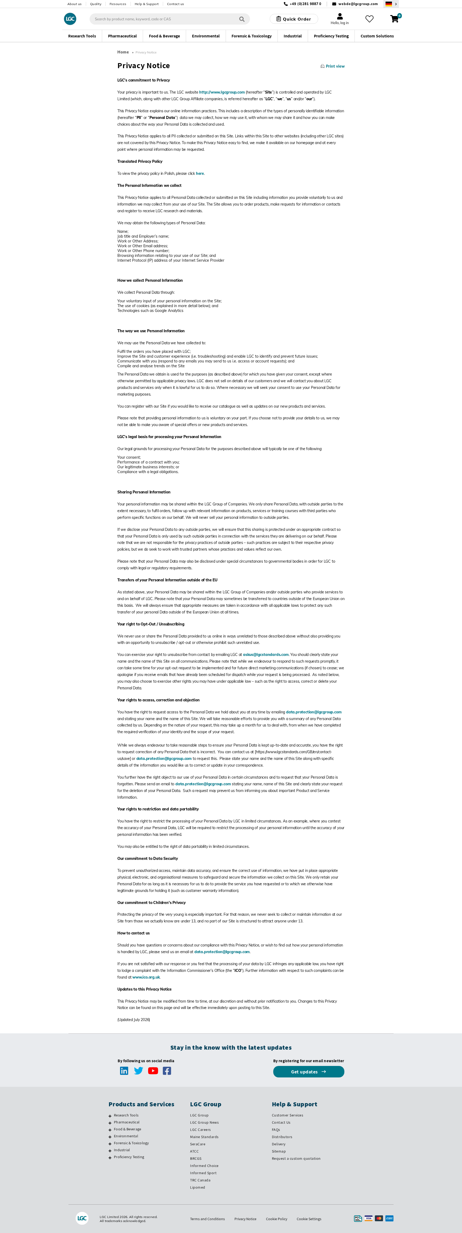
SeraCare (197, 1144)
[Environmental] (110, 1136)
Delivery (279, 1144)
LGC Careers (200, 1129)
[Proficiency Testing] (110, 1157)
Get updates (305, 1072)
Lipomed (197, 1187)
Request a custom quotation (296, 1158)
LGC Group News (204, 1122)
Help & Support (147, 4)
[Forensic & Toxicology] (110, 1143)
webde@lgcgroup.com (358, 4)
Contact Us (281, 1122)
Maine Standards (204, 1136)
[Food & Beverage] (110, 1129)
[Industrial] (110, 1150)
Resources (118, 4)
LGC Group (199, 1115)
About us (74, 4)
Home (123, 52)
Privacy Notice (245, 1218)
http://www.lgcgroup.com (222, 92)
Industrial (122, 1149)
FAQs (276, 1129)
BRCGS (196, 1158)
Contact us (175, 4)
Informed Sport (203, 1172)
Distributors (282, 1136)
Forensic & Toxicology (131, 1143)
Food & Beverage (127, 1129)
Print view (335, 66)
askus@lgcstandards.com (266, 654)
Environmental (126, 1136)
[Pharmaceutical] (110, 1122)
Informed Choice (204, 1165)
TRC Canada (200, 1180)
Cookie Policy (276, 1218)
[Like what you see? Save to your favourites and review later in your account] (369, 19)
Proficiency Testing (129, 1156)
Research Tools (126, 1115)
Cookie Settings (309, 1218)
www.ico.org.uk (146, 977)
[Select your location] (391, 4)
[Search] (242, 19)
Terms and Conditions (207, 1218)
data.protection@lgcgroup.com (313, 712)
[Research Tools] (110, 1116)
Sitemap (279, 1151)
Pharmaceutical (127, 1122)
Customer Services (287, 1115)
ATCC (194, 1151)
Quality (96, 4)
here (200, 173)
